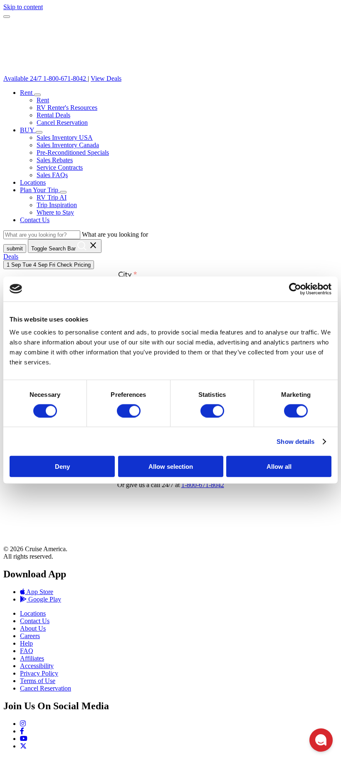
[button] (37, 95)
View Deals (106, 78)
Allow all (279, 466)
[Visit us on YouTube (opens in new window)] (23, 738)
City (125, 274)
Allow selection (170, 466)
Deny (62, 466)
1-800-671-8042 (202, 484)
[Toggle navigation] (6, 16)
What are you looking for (115, 234)
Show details (295, 441)
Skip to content (23, 6)
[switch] (129, 410)
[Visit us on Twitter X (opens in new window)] (23, 746)
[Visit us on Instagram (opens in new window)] (23, 723)
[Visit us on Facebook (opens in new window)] (22, 731)
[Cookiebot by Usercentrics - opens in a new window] (295, 288)
